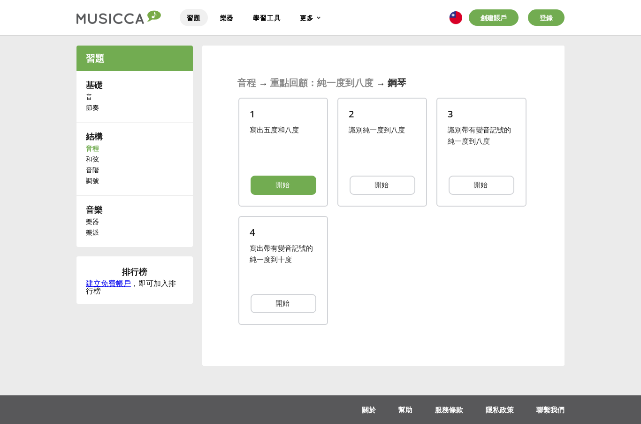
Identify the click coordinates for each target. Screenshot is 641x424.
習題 (194, 17)
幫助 (405, 409)
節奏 (92, 107)
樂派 (92, 232)
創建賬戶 (494, 17)
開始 (283, 184)
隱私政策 (500, 409)
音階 (92, 169)
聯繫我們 (550, 409)
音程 (92, 148)
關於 (369, 409)
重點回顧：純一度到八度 (322, 82)
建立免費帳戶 (108, 283)
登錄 (546, 17)
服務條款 (449, 409)
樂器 (227, 17)
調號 (92, 180)
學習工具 (267, 17)
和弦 (92, 158)
